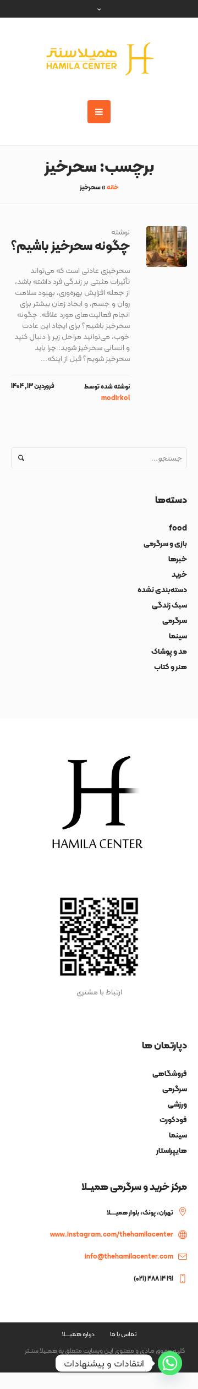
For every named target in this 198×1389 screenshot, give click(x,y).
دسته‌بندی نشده (162, 589)
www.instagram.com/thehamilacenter (111, 1234)
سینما (178, 635)
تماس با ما (123, 1333)
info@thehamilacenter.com (129, 1256)
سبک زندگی (169, 604)
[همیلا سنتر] (99, 59)
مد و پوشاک (169, 651)
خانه (113, 187)
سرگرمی (174, 620)
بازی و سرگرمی (165, 543)
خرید (179, 574)
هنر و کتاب (170, 666)
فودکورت (173, 1119)
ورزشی (177, 1104)
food (178, 527)
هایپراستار (171, 1150)
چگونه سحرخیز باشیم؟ (70, 245)
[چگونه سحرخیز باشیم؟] (166, 246)
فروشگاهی (169, 1073)
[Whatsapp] (170, 1363)
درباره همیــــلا (78, 1333)
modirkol (115, 397)
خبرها (177, 558)
